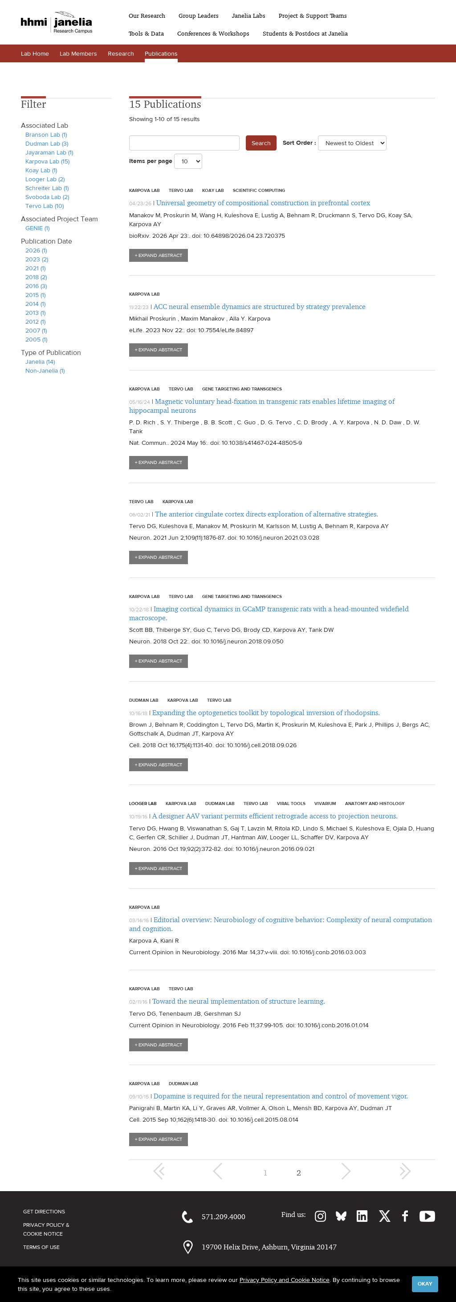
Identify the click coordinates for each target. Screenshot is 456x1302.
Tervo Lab (181, 190)
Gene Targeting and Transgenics (242, 388)
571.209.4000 (223, 1216)
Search (261, 142)
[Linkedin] (357, 1216)
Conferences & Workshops (213, 33)
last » (405, 1171)
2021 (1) (35, 268)
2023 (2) (36, 259)
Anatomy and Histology (374, 803)
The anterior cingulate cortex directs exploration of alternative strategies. (266, 514)
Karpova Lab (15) (47, 161)
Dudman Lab (144, 700)
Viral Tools (291, 803)
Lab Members (78, 53)
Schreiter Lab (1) (47, 187)
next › (345, 1171)
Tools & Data (146, 33)
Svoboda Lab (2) (47, 196)
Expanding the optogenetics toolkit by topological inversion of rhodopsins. (266, 712)
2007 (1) (36, 330)
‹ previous (218, 1171)
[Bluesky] (336, 1216)
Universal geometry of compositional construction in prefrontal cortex (263, 203)
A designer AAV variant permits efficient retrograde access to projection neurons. (275, 816)
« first (159, 1171)
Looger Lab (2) (45, 179)
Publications (161, 53)
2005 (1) (36, 339)
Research (121, 53)
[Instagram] (316, 1216)
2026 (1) (36, 250)
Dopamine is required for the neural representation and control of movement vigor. (281, 1096)
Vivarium (325, 803)
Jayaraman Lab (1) (49, 152)
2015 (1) (35, 294)
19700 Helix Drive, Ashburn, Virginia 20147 (269, 1247)
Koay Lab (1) (41, 170)
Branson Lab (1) (46, 134)
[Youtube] (423, 1216)
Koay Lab (213, 190)
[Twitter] (379, 1216)
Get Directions (44, 1211)
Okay (425, 1284)
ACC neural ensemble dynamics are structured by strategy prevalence (260, 306)
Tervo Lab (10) (44, 205)
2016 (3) (36, 285)
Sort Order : (299, 142)
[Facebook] (401, 1216)
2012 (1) (35, 321)
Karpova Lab (144, 190)
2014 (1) (35, 303)
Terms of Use (41, 1247)
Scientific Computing (259, 190)
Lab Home (35, 53)
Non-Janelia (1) (45, 370)
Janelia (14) (40, 361)
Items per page (150, 161)
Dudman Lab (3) (46, 143)
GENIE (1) (37, 228)
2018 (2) (36, 277)
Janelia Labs (248, 15)
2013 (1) (35, 312)
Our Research (147, 15)
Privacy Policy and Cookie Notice (285, 1279)
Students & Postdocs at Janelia (305, 33)
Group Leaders (199, 15)
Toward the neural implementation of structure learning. (238, 1001)
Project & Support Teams (313, 15)
